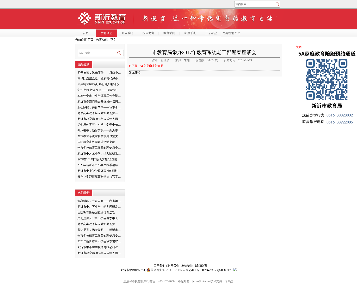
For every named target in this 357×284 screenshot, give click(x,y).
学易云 (229, 281)
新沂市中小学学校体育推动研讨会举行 (99, 170)
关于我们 (160, 265)
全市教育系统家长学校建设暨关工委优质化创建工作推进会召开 (99, 136)
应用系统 (190, 33)
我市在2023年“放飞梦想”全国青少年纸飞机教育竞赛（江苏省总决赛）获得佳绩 (99, 159)
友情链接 (187, 265)
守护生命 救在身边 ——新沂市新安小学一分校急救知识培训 (99, 90)
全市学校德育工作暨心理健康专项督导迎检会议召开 (99, 147)
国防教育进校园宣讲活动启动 (96, 142)
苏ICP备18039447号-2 (202, 270)
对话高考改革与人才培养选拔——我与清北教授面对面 (99, 113)
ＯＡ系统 (127, 33)
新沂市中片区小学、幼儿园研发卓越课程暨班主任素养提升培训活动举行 (99, 153)
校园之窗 (148, 33)
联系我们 (174, 265)
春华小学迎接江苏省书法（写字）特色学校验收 (99, 176)
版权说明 (201, 265)
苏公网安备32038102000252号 (169, 270)
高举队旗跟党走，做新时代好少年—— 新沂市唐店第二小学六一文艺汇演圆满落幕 (99, 78)
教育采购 (169, 33)
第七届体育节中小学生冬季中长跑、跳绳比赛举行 (99, 124)
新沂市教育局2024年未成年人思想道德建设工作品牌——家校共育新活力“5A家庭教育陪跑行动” (99, 118)
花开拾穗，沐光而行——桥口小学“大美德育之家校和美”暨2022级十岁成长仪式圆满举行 (99, 72)
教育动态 (106, 33)
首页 (86, 33)
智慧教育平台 (231, 33)
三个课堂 (211, 33)
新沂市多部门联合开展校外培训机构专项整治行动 (99, 101)
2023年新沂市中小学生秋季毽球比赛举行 (99, 165)
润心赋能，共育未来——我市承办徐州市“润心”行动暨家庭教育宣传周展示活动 (99, 107)
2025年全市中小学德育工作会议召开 (99, 95)
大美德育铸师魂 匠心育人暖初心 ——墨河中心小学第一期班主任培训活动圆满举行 (99, 84)
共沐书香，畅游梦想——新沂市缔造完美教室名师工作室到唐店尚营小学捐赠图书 (99, 130)
